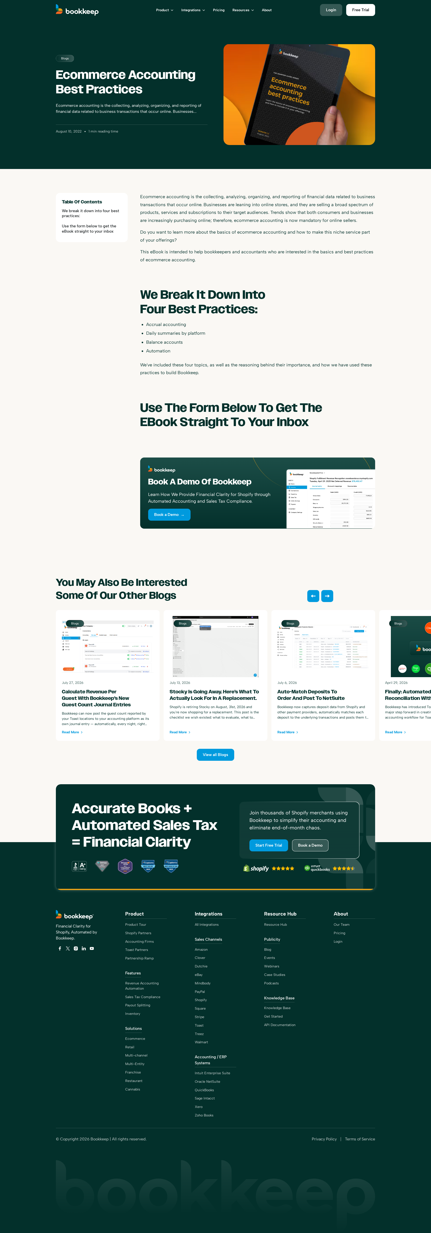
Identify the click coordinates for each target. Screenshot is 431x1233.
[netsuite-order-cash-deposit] (323, 675)
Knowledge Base (277, 1008)
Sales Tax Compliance (142, 997)
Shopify (201, 1000)
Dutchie (201, 966)
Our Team (342, 925)
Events (269, 958)
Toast (199, 1025)
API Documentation (280, 1025)
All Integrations (207, 925)
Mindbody (203, 983)
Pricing (339, 933)
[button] (164, 10)
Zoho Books (204, 1115)
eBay (199, 975)
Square (200, 1008)
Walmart (201, 1042)
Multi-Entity (134, 1064)
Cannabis (132, 1089)
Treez (199, 1034)
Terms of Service (360, 1139)
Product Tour (135, 925)
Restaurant (133, 1081)
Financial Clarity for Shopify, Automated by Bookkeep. (76, 932)
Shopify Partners (138, 933)
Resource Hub (275, 925)
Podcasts (271, 983)
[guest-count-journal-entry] (108, 675)
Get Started (273, 1016)
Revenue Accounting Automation (142, 986)
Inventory (132, 1014)
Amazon (201, 949)
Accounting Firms (139, 941)
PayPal (200, 992)
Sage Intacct (205, 1098)
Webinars (271, 966)
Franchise (133, 1072)
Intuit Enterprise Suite (212, 1073)
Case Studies (274, 975)
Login (338, 941)
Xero (199, 1107)
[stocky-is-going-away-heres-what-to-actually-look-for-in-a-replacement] (215, 675)
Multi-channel (136, 1055)
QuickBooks (204, 1090)
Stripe (199, 1017)
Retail (129, 1047)
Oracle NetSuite (207, 1081)
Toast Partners (136, 950)
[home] (84, 10)
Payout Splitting (137, 1005)
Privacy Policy (324, 1139)
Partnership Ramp (139, 958)
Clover (200, 958)
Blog (267, 949)
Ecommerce (135, 1039)
